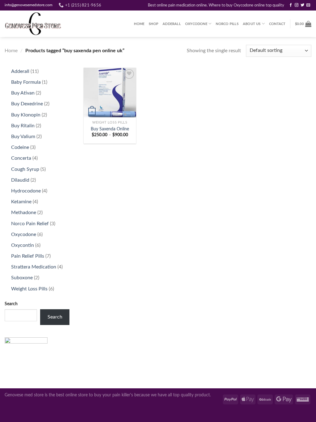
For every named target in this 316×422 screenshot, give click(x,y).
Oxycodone (196, 24)
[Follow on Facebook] (291, 5)
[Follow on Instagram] (296, 5)
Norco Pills (227, 24)
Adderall (172, 24)
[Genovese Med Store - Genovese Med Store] (35, 23)
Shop (153, 24)
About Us (252, 24)
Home (139, 24)
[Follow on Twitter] (302, 5)
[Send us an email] (308, 5)
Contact (277, 24)
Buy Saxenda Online (110, 129)
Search (11, 304)
